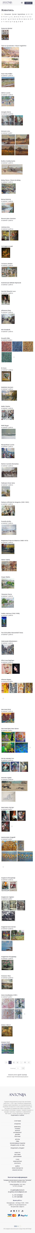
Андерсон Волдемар (8, 878)
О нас (17, 1159)
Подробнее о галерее (17, 1115)
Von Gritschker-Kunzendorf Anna (12, 632)
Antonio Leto (5, 131)
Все (2, 14)
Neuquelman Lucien (7, 444)
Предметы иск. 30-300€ (18, 1145)
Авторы (17, 1139)
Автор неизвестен (7, 758)
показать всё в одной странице (17, 1075)
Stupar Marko (5, 577)
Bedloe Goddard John (8, 161)
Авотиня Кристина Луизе (10, 728)
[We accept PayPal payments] (23, 1215)
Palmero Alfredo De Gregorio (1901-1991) (15, 502)
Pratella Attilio (6, 521)
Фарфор (17, 1130)
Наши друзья (17, 1161)
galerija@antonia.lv (18, 1190)
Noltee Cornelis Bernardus (10, 464)
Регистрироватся (17, 1168)
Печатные (17, 1136)
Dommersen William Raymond (11, 283)
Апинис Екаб (5, 1042)
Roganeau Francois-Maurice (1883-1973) (14, 540)
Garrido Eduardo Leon (8, 291)
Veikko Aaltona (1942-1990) (10, 613)
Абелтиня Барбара (7, 660)
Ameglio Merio (6, 112)
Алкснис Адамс (6, 777)
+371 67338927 (18, 1195)
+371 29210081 (18, 1197)
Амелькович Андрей (8, 837)
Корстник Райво (6, 73)
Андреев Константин (8, 927)
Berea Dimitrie (6, 199)
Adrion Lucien (5, 93)
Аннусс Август (6, 1025)
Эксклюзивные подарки (17, 1143)
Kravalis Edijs (5, 338)
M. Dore (3, 368)
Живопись (7, 10)
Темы (17, 1141)
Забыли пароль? (17, 1170)
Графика (17, 1128)
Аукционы (17, 1124)
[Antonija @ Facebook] (16, 1211)
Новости (17, 1152)
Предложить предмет (17, 1148)
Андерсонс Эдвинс (7, 897)
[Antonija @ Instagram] (14, 1211)
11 (25, 1062)
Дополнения (17, 1156)
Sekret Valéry (5, 559)
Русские (14, 14)
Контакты (17, 1163)
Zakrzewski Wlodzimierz (9, 641)
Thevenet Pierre (6, 594)
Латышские (7, 14)
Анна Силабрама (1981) (9, 995)
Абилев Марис (6, 679)
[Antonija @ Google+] (19, 1211)
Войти (17, 1166)
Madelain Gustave (7, 387)
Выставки (18, 1154)
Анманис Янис (6, 976)
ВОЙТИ (28, 3)
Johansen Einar (6, 310)
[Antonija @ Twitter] (11, 1211)
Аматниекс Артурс (7, 807)
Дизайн (17, 1134)
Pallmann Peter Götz (8, 483)
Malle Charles (5, 406)
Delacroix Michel (6, 28)
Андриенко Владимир (8, 956)
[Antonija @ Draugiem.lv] (22, 1211)
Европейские (21, 14)
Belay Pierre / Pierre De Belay (11, 180)
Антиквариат (17, 1132)
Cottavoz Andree (6, 263)
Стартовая (17, 1121)
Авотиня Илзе (6, 709)
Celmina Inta (5, 227)
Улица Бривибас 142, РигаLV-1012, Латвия (17, 1185)
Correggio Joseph (7, 246)
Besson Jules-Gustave (8, 218)
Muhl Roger (5, 425)
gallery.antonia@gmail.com (18, 1192)
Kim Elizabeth (5, 329)
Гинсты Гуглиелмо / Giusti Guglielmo (13, 45)
